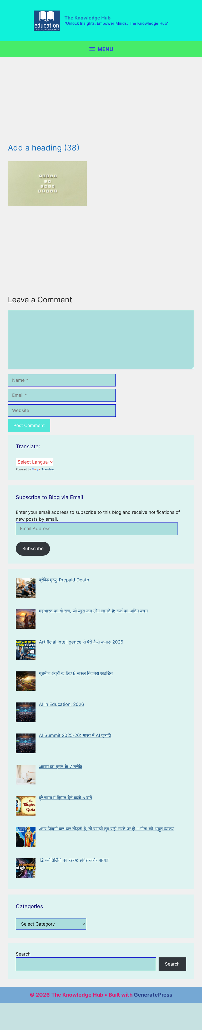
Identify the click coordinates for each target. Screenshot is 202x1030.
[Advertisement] (101, 104)
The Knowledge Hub (87, 18)
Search (23, 954)
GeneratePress (153, 995)
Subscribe (33, 548)
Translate (48, 469)
